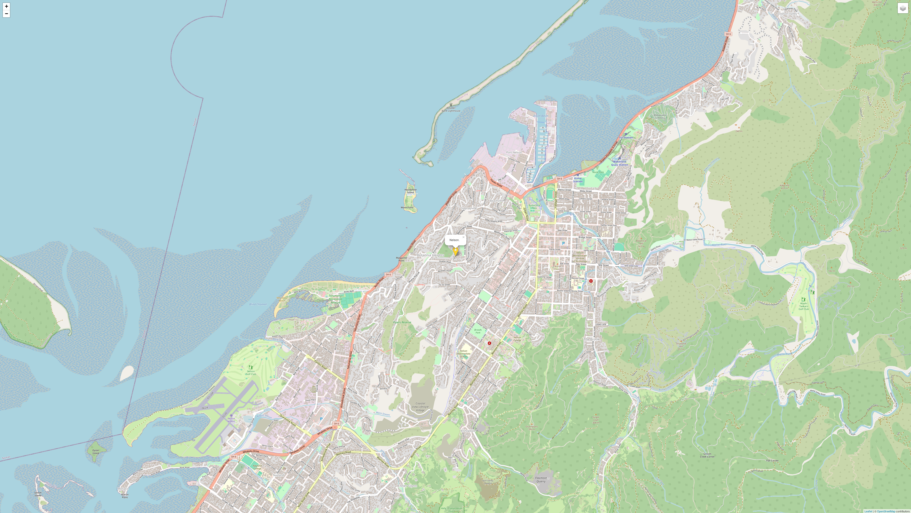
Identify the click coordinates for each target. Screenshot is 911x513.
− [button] (6, 14)
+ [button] (6, 6)
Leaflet (868, 511)
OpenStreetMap (886, 511)
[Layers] (903, 8)
